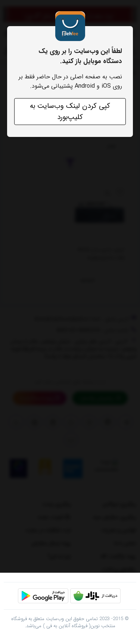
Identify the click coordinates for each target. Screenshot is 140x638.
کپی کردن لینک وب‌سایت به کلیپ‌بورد (70, 111)
